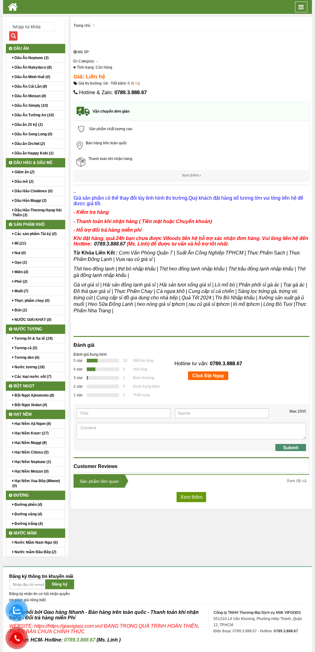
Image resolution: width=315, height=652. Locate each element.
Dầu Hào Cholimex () (33, 191)
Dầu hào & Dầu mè (32, 162)
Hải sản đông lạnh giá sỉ (129, 284)
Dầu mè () (24, 181)
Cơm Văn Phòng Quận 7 (146, 252)
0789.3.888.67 (130, 92)
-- (97, 61)
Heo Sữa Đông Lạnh (110, 304)
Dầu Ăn (20, 48)
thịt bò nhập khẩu (137, 268)
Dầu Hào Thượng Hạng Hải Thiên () (37, 212)
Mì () (20, 243)
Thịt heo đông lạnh (94, 268)
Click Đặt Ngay (208, 375)
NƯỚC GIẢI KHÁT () (32, 320)
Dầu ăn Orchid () (29, 144)
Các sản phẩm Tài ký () (35, 234)
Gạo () (20, 262)
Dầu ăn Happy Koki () (34, 153)
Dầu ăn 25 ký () (28, 124)
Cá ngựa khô (170, 291)
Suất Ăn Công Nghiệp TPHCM (209, 252)
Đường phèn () (28, 504)
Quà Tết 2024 (196, 297)
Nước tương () (29, 367)
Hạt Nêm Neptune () (32, 462)
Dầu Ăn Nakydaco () (33, 67)
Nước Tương (27, 329)
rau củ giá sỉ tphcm (210, 304)
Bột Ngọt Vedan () (30, 405)
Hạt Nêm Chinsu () (31, 452)
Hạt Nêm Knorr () (31, 433)
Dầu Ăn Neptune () (31, 58)
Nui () (20, 253)
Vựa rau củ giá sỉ (134, 259)
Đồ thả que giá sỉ (92, 291)
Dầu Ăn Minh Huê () (32, 77)
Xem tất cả (296, 480)
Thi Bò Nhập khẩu (235, 297)
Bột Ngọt (23, 386)
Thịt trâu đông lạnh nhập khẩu (260, 268)
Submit (290, 447)
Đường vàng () (28, 514)
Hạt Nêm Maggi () (30, 443)
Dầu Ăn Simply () (31, 105)
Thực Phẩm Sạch (266, 252)
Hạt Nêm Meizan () (31, 471)
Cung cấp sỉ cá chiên (211, 291)
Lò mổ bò (225, 284)
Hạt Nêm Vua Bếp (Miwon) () (36, 483)
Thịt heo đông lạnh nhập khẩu (192, 268)
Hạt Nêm (22, 414)
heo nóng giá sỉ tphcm (161, 304)
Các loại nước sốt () (32, 376)
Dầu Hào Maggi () (30, 200)
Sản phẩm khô (28, 224)
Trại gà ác (294, 284)
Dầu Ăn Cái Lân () (30, 86)
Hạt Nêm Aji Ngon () (32, 424)
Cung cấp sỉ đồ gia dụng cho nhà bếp (137, 297)
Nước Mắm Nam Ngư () (36, 542)
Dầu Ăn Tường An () (34, 115)
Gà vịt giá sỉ (86, 284)
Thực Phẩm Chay (133, 291)
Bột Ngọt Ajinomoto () (34, 395)
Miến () (21, 272)
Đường (20, 495)
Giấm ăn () (24, 172)
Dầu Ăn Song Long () (33, 134)
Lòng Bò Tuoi (278, 304)
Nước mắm (24, 533)
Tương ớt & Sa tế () (33, 338)
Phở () (20, 281)
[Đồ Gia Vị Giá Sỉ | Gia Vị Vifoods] (12, 7)
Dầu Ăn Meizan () (30, 96)
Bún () (20, 310)
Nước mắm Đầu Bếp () (35, 552)
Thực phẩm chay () (32, 300)
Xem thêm (191, 175)
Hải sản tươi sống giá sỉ (185, 284)
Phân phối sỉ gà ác (259, 284)
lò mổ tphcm (246, 304)
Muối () (21, 291)
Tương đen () (26, 357)
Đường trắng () (28, 524)
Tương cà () (25, 348)
